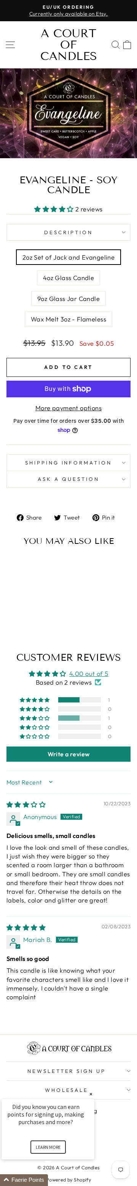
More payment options (68, 408)
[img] (26, 804)
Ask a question (68, 479)
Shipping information (68, 463)
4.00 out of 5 (88, 673)
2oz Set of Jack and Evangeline (68, 257)
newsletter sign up (66, 1071)
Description (68, 232)
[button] (54, 209)
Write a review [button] (69, 754)
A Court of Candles (68, 45)
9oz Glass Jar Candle (68, 298)
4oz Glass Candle (68, 278)
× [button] (90, 1094)
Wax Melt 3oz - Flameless (68, 319)
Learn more (48, 1147)
